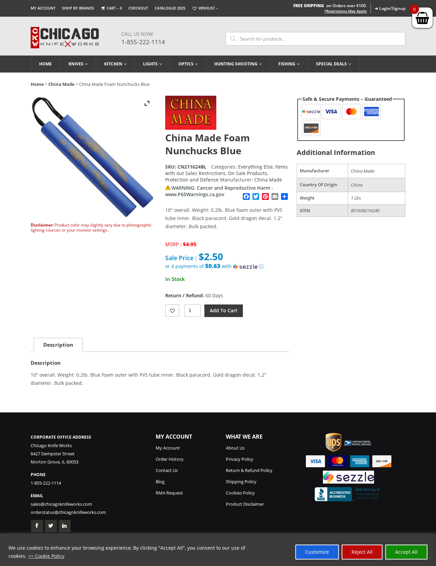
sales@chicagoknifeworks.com (61, 504)
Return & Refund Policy (249, 470)
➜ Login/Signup (390, 8)
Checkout (138, 8)
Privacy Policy (239, 459)
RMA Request (169, 493)
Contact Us (167, 470)
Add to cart (223, 310)
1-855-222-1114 (143, 42)
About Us (235, 448)
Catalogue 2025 (170, 8)
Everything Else (255, 166)
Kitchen (113, 64)
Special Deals (331, 64)
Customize (317, 552)
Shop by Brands (78, 8)
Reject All (362, 552)
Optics (185, 64)
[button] (227, 266)
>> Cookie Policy (46, 556)
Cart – (114, 8)
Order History (170, 459)
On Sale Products (247, 173)
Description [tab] (58, 344)
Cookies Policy (240, 493)
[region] (218, 550)
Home (45, 64)
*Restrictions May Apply (345, 11)
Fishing (286, 64)
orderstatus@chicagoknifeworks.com (68, 512)
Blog (160, 481)
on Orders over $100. (330, 6)
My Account (43, 8)
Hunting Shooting (236, 64)
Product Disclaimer (245, 504)
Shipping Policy (241, 481)
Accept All (406, 552)
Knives (75, 64)
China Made (61, 84)
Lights (150, 64)
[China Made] (190, 128)
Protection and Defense (192, 179)
